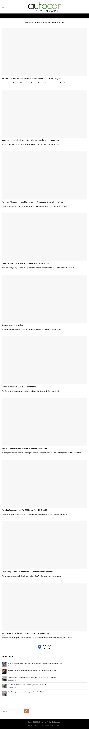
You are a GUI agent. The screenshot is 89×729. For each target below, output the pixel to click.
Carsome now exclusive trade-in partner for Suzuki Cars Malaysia (32, 677)
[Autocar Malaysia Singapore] (44, 7)
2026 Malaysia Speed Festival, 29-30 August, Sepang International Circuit (35, 663)
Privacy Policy (55, 725)
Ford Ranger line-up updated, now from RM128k (26, 692)
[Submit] (26, 711)
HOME (30, 725)
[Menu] (3, 6)
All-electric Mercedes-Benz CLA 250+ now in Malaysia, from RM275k (34, 670)
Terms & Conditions (41, 725)
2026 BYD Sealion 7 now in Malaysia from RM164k (27, 685)
